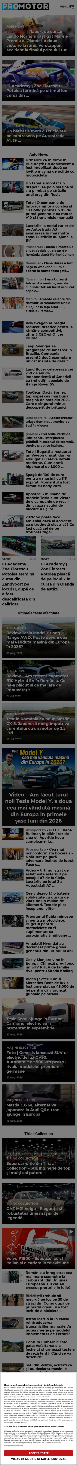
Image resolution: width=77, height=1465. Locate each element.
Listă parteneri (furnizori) (13, 1446)
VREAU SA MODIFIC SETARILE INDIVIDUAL (38, 1459)
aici (20, 1413)
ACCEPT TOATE (38, 1453)
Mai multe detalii (43, 1397)
